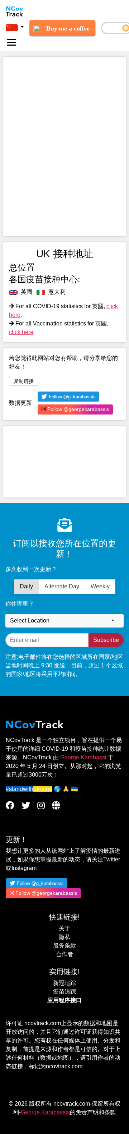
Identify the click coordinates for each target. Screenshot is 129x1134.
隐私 (64, 937)
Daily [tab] (26, 586)
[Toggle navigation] (11, 42)
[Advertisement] (64, 462)
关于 (64, 928)
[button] (15, 27)
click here (21, 332)
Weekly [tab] (100, 586)
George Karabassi (83, 757)
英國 (25, 292)
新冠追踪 (64, 983)
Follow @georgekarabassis (77, 409)
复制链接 (24, 381)
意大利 (56, 292)
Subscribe (106, 640)
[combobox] (64, 621)
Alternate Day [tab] (61, 586)
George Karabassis (45, 1112)
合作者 (64, 954)
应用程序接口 (64, 1000)
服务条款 (64, 946)
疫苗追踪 (64, 992)
